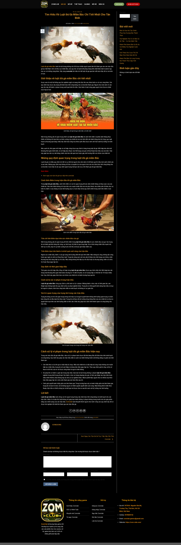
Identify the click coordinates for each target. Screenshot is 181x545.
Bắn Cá (101, 4)
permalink (95, 417)
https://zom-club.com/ (133, 522)
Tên (45, 471)
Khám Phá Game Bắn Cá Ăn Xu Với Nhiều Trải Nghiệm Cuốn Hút (130, 47)
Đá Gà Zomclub (77, 11)
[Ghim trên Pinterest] (80, 410)
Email (69, 471)
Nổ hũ (94, 4)
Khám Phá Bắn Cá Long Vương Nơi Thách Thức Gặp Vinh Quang (130, 61)
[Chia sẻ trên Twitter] (74, 410)
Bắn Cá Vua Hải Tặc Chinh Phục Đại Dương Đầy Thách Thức (129, 33)
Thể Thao (78, 4)
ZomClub (44, 524)
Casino (87, 4)
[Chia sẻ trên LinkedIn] (84, 410)
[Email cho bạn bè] (77, 410)
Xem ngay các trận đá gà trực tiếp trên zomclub (58, 176)
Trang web (94, 471)
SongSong (86, 23)
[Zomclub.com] (45, 4)
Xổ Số (70, 4)
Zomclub (55, 4)
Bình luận (47, 454)
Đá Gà (63, 4)
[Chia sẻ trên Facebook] (70, 410)
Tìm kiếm (123, 12)
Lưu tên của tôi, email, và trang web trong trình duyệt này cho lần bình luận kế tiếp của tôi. (75, 479)
